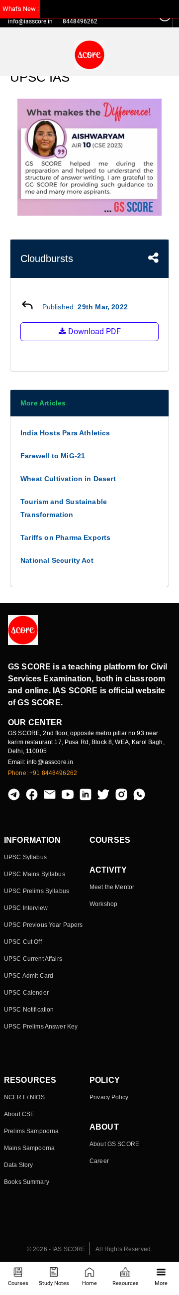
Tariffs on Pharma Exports (65, 537)
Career (99, 1161)
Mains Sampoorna (29, 1148)
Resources (125, 1283)
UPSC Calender (26, 992)
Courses (18, 1283)
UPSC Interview (26, 908)
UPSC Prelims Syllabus (36, 891)
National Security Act (56, 560)
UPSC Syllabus (25, 857)
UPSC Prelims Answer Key (41, 1026)
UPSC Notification (29, 1009)
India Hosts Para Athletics (65, 433)
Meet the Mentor (112, 887)
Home (89, 1283)
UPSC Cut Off (23, 941)
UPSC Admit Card (28, 975)
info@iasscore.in (30, 21)
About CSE (19, 1114)
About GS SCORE (114, 1144)
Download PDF (93, 331)
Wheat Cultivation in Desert (68, 479)
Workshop (103, 904)
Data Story (18, 1165)
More (161, 1283)
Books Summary (26, 1181)
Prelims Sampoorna (31, 1131)
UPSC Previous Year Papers (43, 924)
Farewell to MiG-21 (52, 456)
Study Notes (54, 1283)
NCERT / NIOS (24, 1097)
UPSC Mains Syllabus (34, 874)
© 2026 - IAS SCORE (56, 1249)
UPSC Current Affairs (33, 958)
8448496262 (80, 21)
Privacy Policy (109, 1097)
